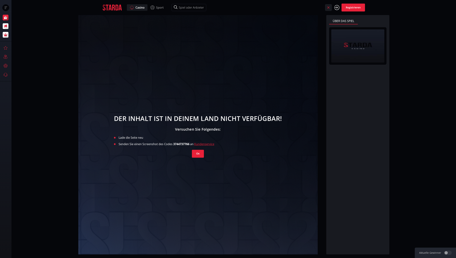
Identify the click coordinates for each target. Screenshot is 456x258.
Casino (140, 7)
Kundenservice (204, 144)
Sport (160, 7)
